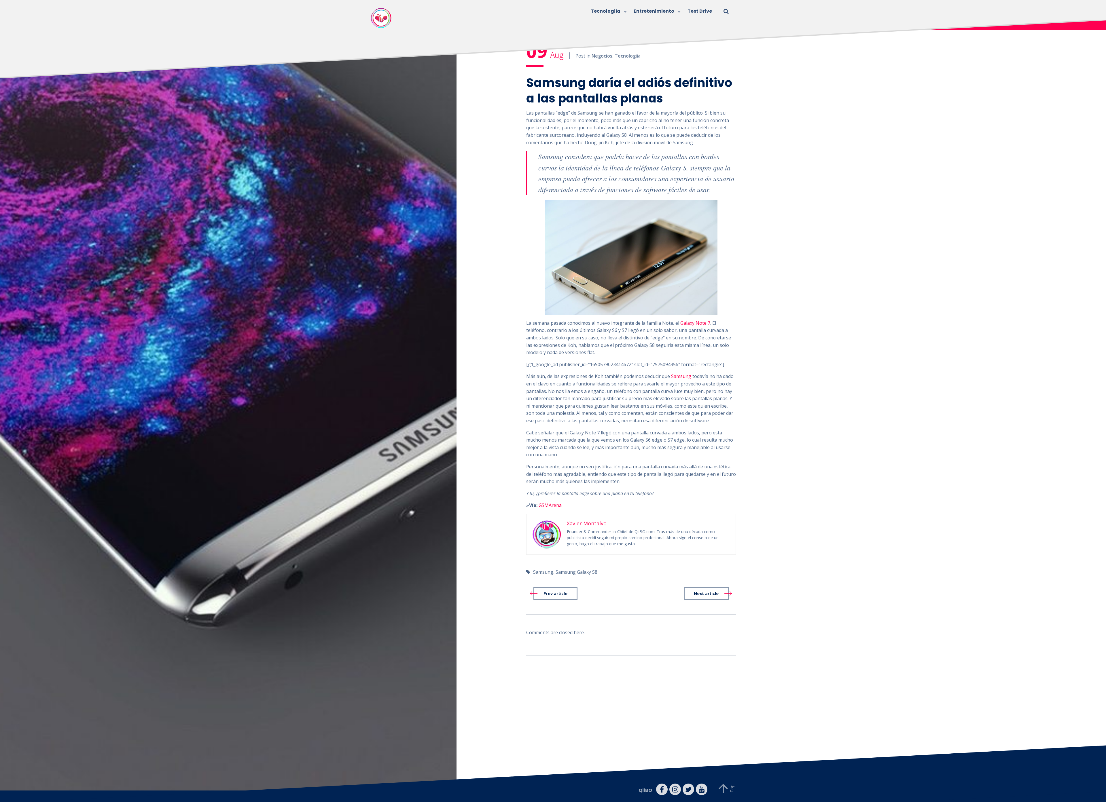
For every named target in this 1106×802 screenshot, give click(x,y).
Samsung (681, 376)
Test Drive (700, 11)
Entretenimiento (654, 11)
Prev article (555, 593)
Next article (706, 593)
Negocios (602, 56)
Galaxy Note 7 (695, 323)
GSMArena (550, 505)
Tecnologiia (605, 11)
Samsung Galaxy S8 (576, 572)
